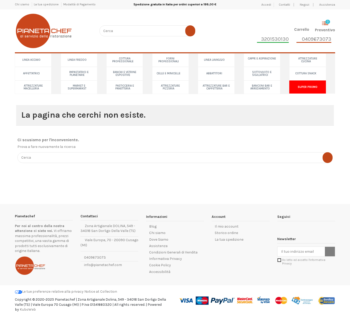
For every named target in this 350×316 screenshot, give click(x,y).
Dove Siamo (158, 239)
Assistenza (327, 4)
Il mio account (227, 226)
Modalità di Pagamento (79, 4)
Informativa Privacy (165, 259)
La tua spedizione (46, 4)
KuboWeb (28, 309)
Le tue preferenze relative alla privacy (53, 291)
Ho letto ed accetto (303, 261)
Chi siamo (22, 4)
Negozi (304, 4)
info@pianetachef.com (103, 265)
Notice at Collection (100, 291)
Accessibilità (159, 272)
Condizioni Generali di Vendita (173, 252)
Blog (153, 226)
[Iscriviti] (330, 252)
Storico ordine (226, 233)
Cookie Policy (160, 265)
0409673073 (94, 257)
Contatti (285, 4)
